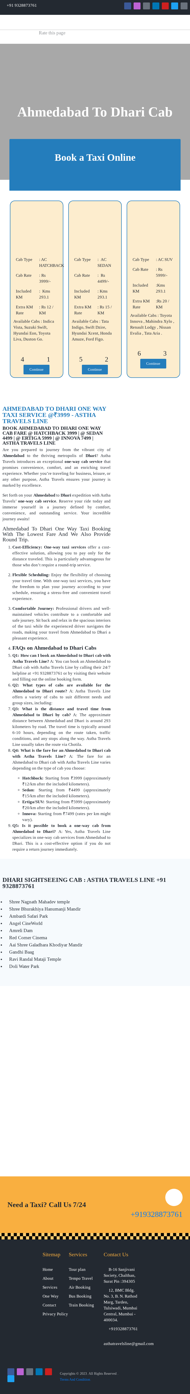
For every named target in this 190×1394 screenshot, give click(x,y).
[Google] (146, 5)
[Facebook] (127, 5)
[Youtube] (165, 5)
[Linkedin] (155, 5)
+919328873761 (157, 1214)
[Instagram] (137, 5)
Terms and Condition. (75, 1379)
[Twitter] (174, 5)
